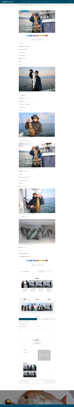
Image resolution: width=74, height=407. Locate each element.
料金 (41, 1)
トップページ (24, 1)
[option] (25, 286)
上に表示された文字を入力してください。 (37, 340)
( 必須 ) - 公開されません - (23, 326)
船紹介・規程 (46, 1)
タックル (38, 1)
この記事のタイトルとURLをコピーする (37, 39)
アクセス (50, 1)
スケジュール (33, 1)
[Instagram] (69, 1)
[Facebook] (71, 1)
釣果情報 (29, 1)
